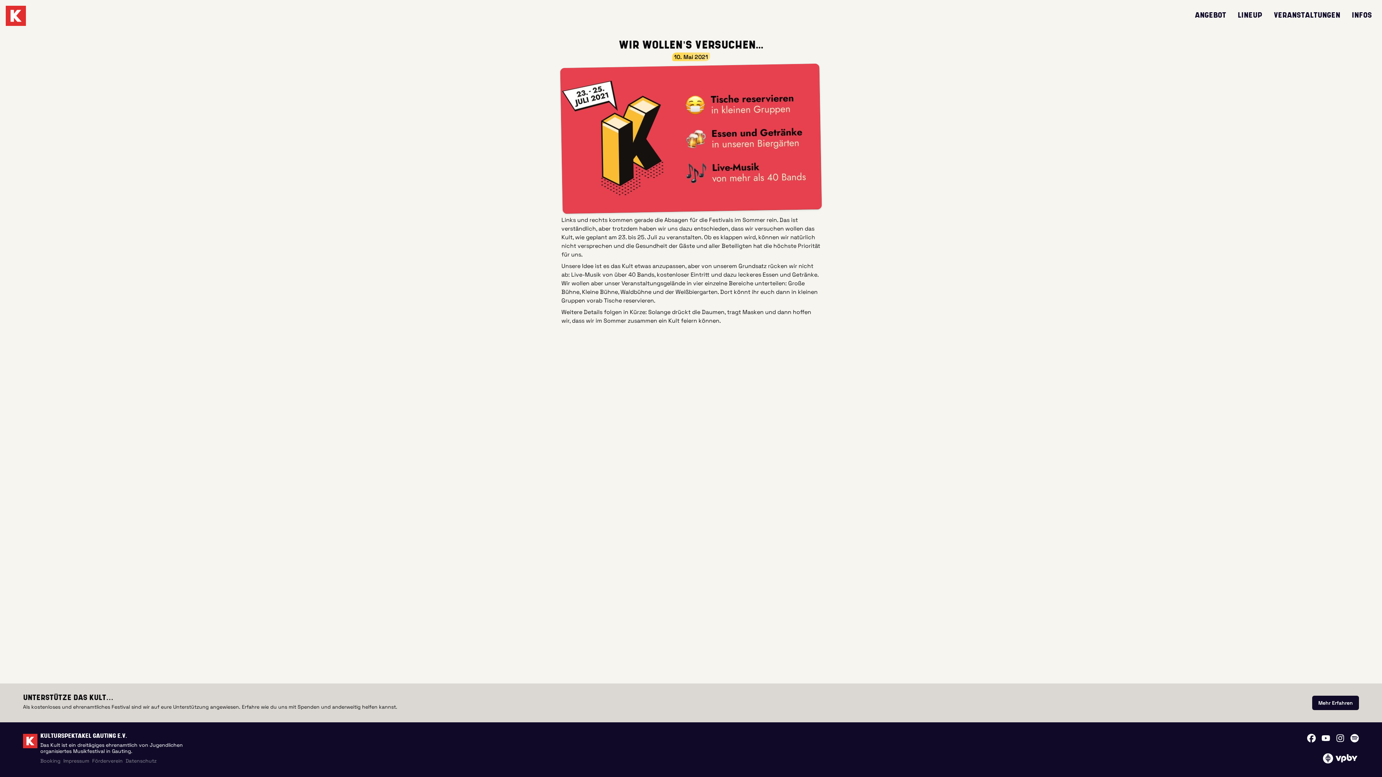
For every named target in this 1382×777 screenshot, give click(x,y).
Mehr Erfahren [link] (1335, 703)
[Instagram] (1340, 738)
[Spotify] (1354, 738)
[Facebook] (1311, 738)
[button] (691, 138)
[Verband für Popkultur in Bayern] (1340, 758)
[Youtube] (1326, 738)
